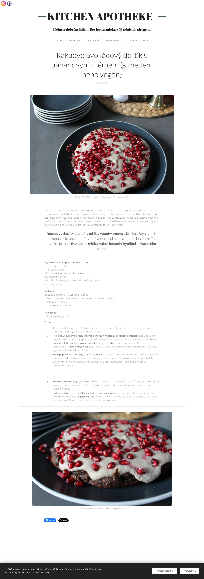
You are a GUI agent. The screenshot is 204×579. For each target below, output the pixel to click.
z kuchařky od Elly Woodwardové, (97, 234)
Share (51, 520)
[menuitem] (60, 40)
